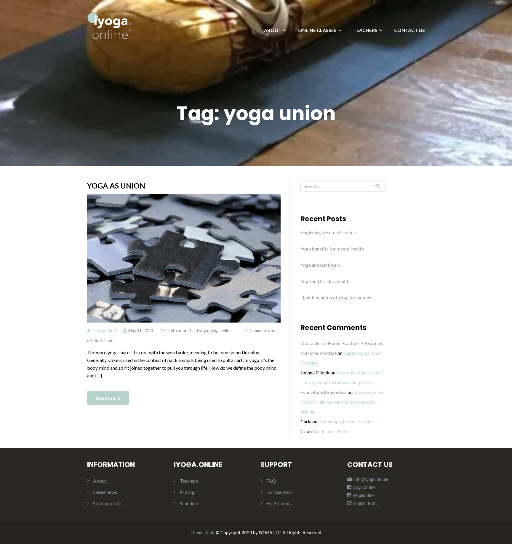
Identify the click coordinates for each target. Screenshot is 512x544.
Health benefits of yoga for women (335, 297)
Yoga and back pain (320, 265)
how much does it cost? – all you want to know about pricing (342, 401)
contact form (364, 503)
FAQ (271, 481)
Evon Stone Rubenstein (323, 392)
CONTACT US (409, 30)
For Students (279, 503)
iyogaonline (363, 495)
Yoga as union (116, 185)
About (99, 481)
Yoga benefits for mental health (332, 248)
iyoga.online (221, 330)
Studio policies (108, 503)
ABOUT (272, 30)
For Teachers (279, 492)
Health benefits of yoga (186, 330)
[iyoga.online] (109, 28)
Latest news (105, 492)
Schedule (189, 503)
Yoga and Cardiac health (324, 281)
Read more (108, 398)
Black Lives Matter (332, 431)
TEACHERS (365, 30)
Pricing (187, 492)
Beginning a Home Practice (328, 232)
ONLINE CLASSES (317, 30)
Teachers (189, 481)
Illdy (210, 532)
